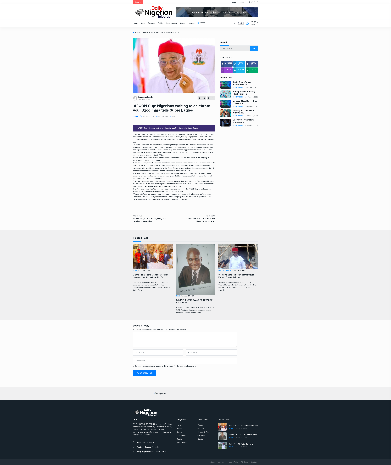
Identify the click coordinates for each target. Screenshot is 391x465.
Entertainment (171, 23)
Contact (191, 23)
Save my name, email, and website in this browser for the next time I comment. (165, 366)
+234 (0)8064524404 (145, 442)
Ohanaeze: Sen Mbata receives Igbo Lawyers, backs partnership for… (150, 276)
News (143, 23)
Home (135, 23)
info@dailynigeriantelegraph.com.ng (151, 452)
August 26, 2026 (239, 271)
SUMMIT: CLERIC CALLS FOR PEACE (243, 435)
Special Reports (224, 271)
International (181, 435)
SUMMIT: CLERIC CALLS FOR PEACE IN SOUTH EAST (194, 301)
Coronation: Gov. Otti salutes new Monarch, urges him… (200, 218)
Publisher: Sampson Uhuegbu (148, 447)
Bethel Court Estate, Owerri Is (241, 444)
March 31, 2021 (251, 87)
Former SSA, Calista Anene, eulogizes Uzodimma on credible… (149, 218)
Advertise (201, 428)
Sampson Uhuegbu (145, 97)
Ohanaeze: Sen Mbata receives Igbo (243, 425)
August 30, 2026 (145, 271)
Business (151, 23)
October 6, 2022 (252, 97)
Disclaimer (202, 435)
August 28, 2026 (188, 296)
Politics (160, 23)
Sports (182, 23)
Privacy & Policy (204, 432)
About (200, 425)
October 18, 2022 (252, 125)
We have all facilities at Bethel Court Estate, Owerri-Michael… (236, 276)
